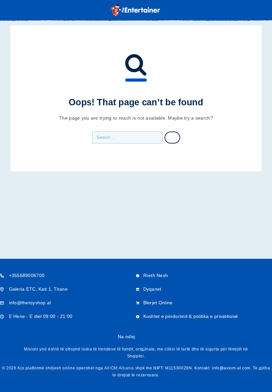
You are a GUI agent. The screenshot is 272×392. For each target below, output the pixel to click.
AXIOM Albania (119, 368)
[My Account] (251, 10)
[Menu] (14, 10)
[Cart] (262, 10)
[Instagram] (152, 337)
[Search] (240, 10)
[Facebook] (141, 337)
